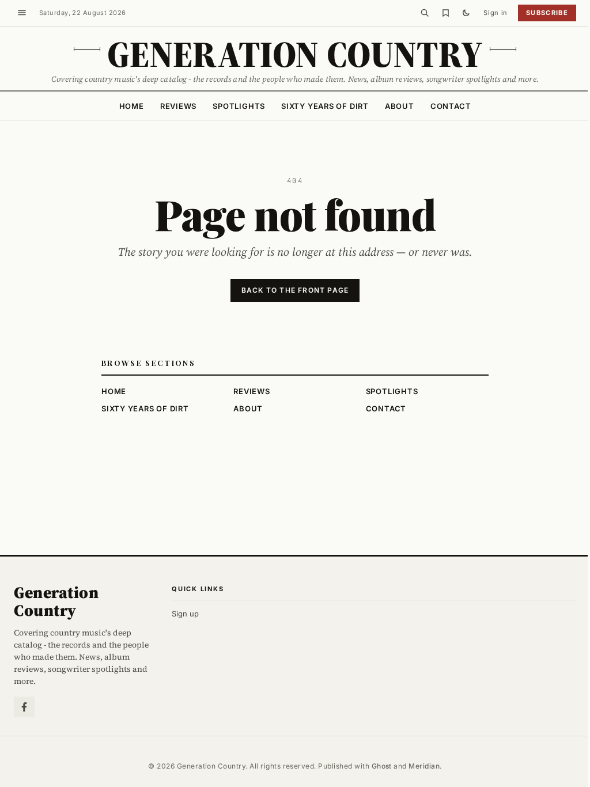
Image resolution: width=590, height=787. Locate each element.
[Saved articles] (445, 13)
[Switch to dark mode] (466, 13)
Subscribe (547, 13)
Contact (450, 106)
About (399, 106)
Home (131, 106)
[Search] (425, 13)
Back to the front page (295, 290)
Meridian (424, 766)
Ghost (382, 766)
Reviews (178, 106)
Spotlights (239, 106)
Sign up (185, 613)
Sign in (495, 13)
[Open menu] (22, 13)
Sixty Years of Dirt (325, 106)
